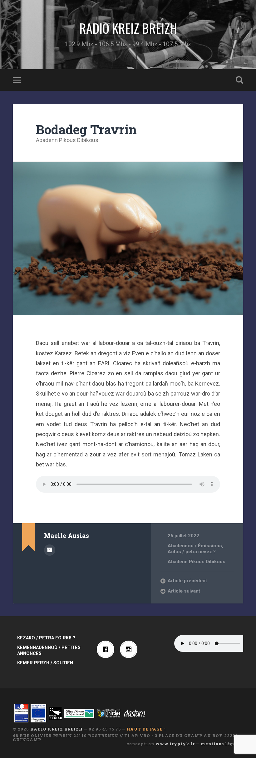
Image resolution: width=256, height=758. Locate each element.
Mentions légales (222, 743)
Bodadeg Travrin (86, 129)
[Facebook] (107, 649)
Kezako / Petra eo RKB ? (46, 638)
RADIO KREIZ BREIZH (128, 28)
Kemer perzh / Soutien (45, 663)
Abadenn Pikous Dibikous (67, 140)
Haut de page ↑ (146, 728)
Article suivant (184, 591)
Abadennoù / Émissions (195, 546)
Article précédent (187, 580)
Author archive (49, 550)
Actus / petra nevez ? (192, 551)
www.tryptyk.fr (175, 743)
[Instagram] (130, 649)
